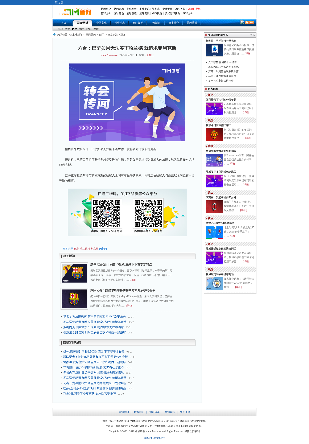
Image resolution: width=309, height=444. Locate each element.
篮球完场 (119, 13)
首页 (63, 22)
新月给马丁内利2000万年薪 (221, 99)
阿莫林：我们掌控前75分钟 (221, 197)
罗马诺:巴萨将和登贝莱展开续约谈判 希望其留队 (95, 322)
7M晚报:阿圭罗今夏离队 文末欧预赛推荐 (89, 393)
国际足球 (82, 23)
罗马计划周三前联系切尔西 (223, 71)
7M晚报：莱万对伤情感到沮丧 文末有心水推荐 (93, 367)
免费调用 (167, 8)
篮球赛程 (132, 13)
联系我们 (139, 412)
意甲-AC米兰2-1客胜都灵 (220, 223)
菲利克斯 (93, 248)
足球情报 (192, 22)
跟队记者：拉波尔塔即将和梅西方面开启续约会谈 (122, 290)
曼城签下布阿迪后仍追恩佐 (221, 171)
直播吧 (150, 55)
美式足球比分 (172, 13)
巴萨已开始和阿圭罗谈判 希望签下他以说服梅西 (94, 388)
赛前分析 (138, 22)
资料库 (156, 8)
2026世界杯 (194, 8)
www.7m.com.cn (109, 55)
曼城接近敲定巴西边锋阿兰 (221, 248)
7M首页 (59, 2)
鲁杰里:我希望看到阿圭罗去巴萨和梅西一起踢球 (94, 332)
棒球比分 (157, 13)
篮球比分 (106, 13)
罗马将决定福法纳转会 (221, 80)
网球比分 (188, 13)
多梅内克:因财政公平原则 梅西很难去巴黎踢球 (93, 327)
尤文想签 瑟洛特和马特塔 (222, 62)
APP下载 (180, 8)
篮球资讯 (144, 13)
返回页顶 (185, 412)
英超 (60, 29)
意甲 (67, 29)
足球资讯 (144, 8)
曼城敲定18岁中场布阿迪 (220, 274)
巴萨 (76, 248)
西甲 (74, 29)
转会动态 (120, 22)
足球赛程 (132, 8)
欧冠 (88, 29)
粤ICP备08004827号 (154, 437)
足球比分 (106, 8)
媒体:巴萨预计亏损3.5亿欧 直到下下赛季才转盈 (121, 264)
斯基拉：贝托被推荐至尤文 (221, 40)
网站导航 (170, 412)
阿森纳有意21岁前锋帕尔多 (221, 150)
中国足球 (101, 22)
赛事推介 (174, 22)
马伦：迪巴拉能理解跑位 (222, 76)
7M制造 (156, 22)
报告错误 (154, 412)
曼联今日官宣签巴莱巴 (218, 125)
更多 (252, 34)
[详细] (132, 279)
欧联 (96, 29)
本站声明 (124, 412)
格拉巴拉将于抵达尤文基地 (223, 66)
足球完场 (119, 8)
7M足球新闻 (75, 34)
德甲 (81, 29)
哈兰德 (83, 248)
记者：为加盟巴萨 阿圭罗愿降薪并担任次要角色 (94, 316)
